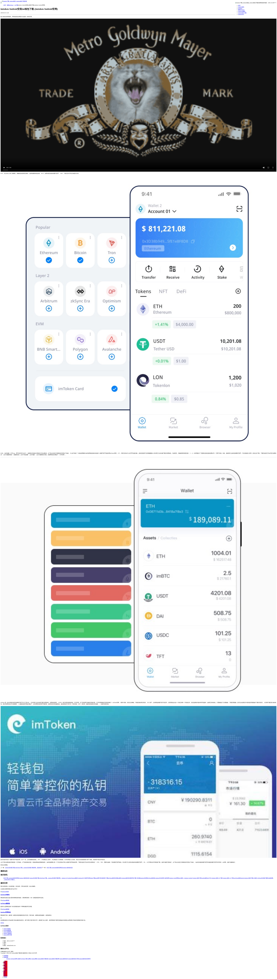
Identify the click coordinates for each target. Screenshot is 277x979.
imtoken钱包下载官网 (54, 958)
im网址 (29, 958)
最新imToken (10, 5)
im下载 (16, 5)
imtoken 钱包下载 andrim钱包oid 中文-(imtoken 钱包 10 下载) (208, 878)
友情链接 (5, 957)
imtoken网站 (34, 958)
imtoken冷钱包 (5, 894)
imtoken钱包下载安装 (43, 958)
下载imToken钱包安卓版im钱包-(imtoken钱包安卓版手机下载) (121, 878)
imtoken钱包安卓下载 (73, 958)
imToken (8, 958)
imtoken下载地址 (7, 933)
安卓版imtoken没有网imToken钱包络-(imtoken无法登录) (150, 878)
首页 (239, 5)
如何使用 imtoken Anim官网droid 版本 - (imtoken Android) (179, 878)
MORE (2, 922)
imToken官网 (14, 958)
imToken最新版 (5, 903)
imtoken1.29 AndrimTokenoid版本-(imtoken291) (73, 878)
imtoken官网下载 (7, 934)
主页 (4, 5)
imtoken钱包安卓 (64, 958)
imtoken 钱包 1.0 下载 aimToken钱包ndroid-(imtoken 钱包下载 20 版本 (240, 878)
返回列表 (39, 867)
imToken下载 (24, 958)
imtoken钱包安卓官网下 (85, 958)
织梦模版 (5, 955)
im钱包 (19, 958)
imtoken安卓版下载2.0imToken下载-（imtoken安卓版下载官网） (21, 867)
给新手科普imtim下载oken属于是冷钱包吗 (95, 878)
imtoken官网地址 (6, 912)
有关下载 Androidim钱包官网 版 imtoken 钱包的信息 (60, 867)
